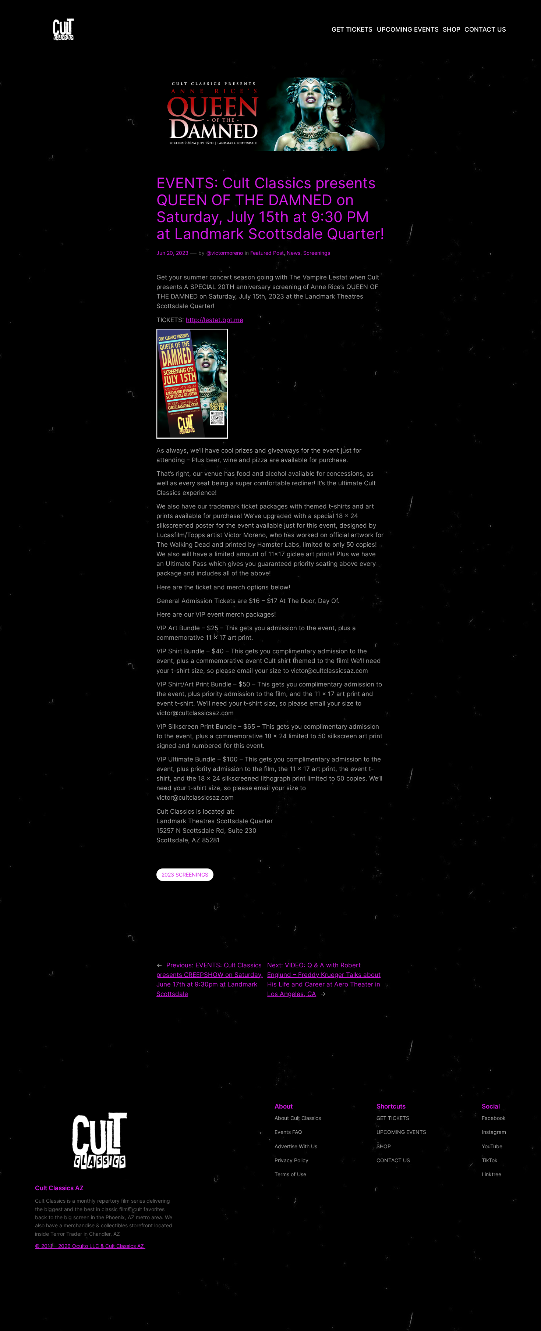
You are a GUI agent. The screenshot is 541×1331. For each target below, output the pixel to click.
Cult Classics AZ (59, 1188)
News (293, 253)
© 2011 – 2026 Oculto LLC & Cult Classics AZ (90, 1246)
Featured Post (267, 253)
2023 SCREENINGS (185, 874)
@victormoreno (224, 253)
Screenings (316, 253)
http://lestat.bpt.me (214, 320)
